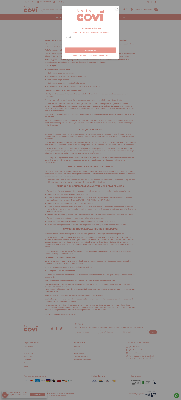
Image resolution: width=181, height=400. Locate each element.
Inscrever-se (90, 50)
